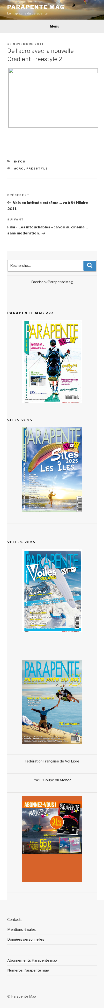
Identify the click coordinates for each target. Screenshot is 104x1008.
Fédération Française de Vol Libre (52, 761)
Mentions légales (21, 929)
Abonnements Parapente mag (32, 960)
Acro (19, 168)
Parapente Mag (36, 7)
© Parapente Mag (21, 996)
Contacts (14, 919)
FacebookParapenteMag (52, 282)
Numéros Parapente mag (28, 970)
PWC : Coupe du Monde (52, 780)
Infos (20, 161)
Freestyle (37, 168)
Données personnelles (25, 939)
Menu (54, 26)
